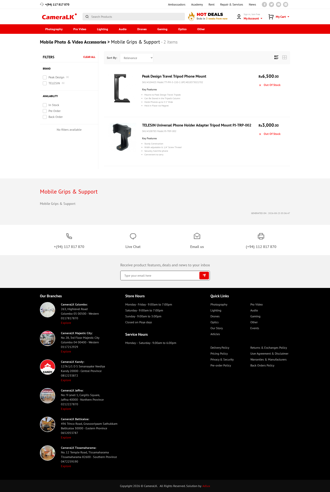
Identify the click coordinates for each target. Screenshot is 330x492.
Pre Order (55, 111)
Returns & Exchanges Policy (268, 347)
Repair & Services (231, 4)
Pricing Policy (219, 353)
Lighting (102, 29)
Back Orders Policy (262, 365)
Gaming (162, 29)
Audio (123, 29)
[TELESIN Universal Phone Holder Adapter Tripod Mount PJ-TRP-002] (122, 137)
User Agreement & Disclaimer (269, 353)
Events (254, 328)
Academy (197, 4)
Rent (211, 4)
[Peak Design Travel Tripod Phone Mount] (122, 88)
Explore (66, 323)
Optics (182, 29)
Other (201, 29)
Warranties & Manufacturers (268, 359)
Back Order (56, 117)
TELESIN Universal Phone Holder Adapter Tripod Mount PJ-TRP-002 (196, 125)
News (252, 4)
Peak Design (56, 77)
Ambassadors (176, 4)
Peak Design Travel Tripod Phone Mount (174, 76)
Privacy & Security (222, 359)
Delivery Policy (219, 347)
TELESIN (54, 83)
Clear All (89, 57)
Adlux (206, 486)
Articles (215, 334)
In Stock (54, 105)
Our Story (216, 328)
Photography (54, 29)
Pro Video (79, 29)
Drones (142, 29)
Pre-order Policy (220, 365)
